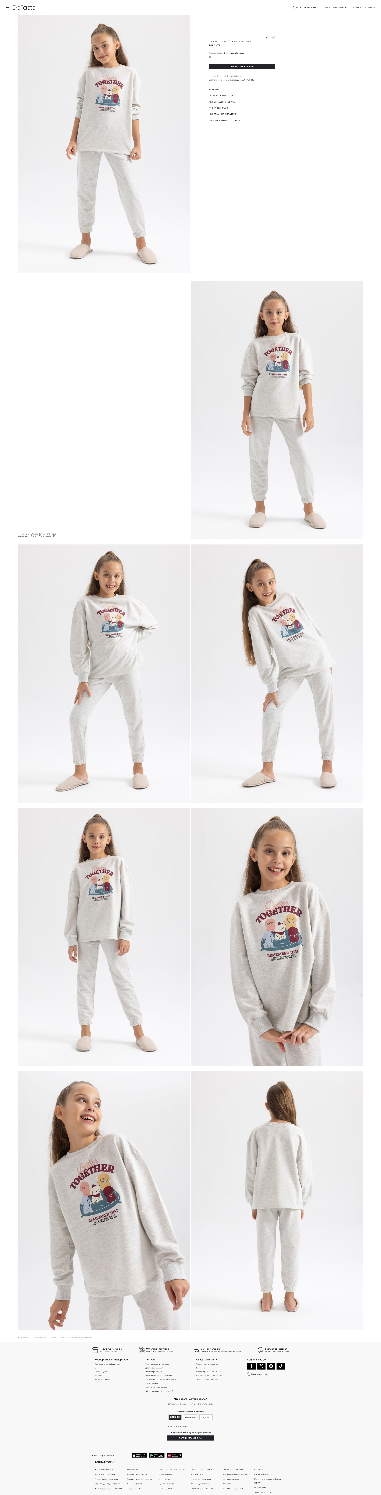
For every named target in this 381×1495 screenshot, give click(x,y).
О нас (97, 1368)
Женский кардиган (135, 1484)
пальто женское (165, 1474)
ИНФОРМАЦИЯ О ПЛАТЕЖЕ (222, 114)
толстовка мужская (230, 1479)
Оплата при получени (154, 1372)
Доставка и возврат (154, 1368)
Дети (206, 1417)
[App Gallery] (174, 1455)
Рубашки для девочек (199, 1484)
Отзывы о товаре (218, 108)
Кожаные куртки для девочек (139, 1479)
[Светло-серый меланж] (210, 57)
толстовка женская (262, 1492)
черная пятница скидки (137, 1474)
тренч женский (165, 1479)
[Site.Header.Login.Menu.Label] (8, 7)
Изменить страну (259, 1374)
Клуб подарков (151, 1383)
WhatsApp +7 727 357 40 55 (208, 1372)
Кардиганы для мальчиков (201, 1488)
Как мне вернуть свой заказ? (160, 1391)
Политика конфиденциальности (159, 1375)
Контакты (99, 1375)
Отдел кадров (101, 1372)
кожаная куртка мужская (201, 1469)
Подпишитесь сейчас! (190, 1438)
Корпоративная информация (107, 1364)
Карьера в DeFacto (103, 1379)
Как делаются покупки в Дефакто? (160, 1379)
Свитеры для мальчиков (232, 1469)
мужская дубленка (198, 1474)
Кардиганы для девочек (105, 1474)
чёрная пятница (133, 1469)
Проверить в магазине (222, 95)
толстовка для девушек (232, 1488)
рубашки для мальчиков (200, 1479)
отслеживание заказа (157, 1387)
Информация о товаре (222, 102)
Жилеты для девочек (104, 1469)
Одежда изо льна (134, 1488)
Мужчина (190, 1417)
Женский (175, 1417)
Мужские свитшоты (167, 1484)
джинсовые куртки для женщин (172, 1469)
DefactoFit (226, 1484)
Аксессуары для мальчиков (106, 1479)
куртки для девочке (263, 1474)
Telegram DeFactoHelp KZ (207, 1379)
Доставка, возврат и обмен (224, 120)
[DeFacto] (24, 7)
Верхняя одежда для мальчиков (108, 1488)
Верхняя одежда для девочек (107, 1484)
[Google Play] (157, 1455)
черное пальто (260, 1487)
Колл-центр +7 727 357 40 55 (209, 1375)
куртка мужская (165, 1488)
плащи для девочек (262, 1469)
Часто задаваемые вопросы (157, 1364)
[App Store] (139, 1455)
